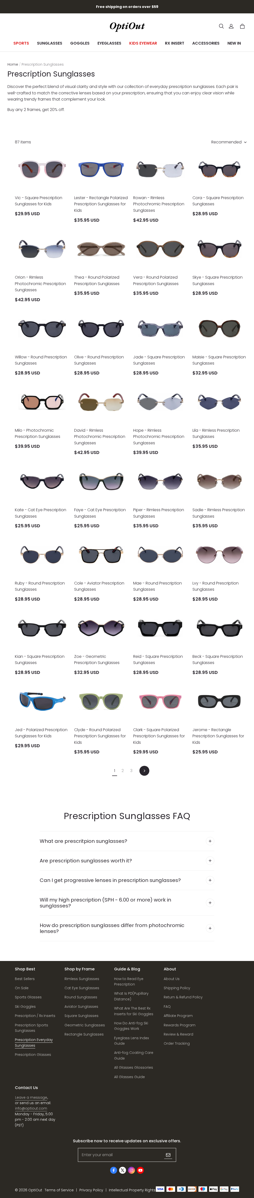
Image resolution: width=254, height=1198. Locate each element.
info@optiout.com (31, 1108)
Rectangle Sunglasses (84, 1034)
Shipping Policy (177, 987)
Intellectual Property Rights (132, 1190)
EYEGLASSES (109, 43)
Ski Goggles (25, 1006)
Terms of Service (59, 1190)
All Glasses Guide (129, 1076)
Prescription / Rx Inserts (35, 1015)
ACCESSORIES (206, 43)
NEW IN (234, 43)
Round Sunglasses (80, 997)
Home (12, 64)
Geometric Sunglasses (84, 1025)
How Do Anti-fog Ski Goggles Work (131, 1026)
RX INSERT (174, 43)
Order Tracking (177, 1043)
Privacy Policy (91, 1190)
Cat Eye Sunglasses (81, 987)
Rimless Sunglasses (81, 978)
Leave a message (31, 1097)
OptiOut (35, 1190)
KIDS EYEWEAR (143, 43)
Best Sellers (25, 978)
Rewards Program (179, 1025)
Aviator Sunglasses (81, 1006)
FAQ (167, 1006)
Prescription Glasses (33, 1054)
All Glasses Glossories (133, 1067)
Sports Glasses (28, 997)
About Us (172, 978)
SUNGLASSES (49, 43)
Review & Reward (178, 1034)
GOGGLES (80, 43)
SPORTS (21, 43)
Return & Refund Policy (183, 997)
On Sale (22, 987)
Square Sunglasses (81, 1015)
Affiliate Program (178, 1015)
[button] (221, 26)
